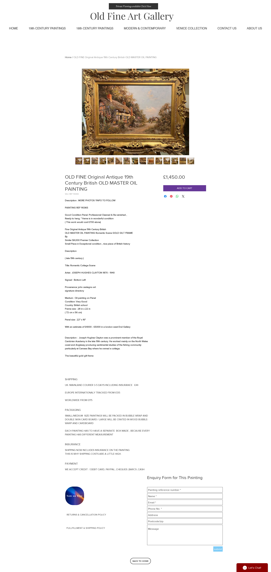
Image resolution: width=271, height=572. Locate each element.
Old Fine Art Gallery (132, 15)
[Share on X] (183, 196)
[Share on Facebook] (165, 196)
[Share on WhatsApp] (177, 196)
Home (68, 57)
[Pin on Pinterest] (171, 196)
